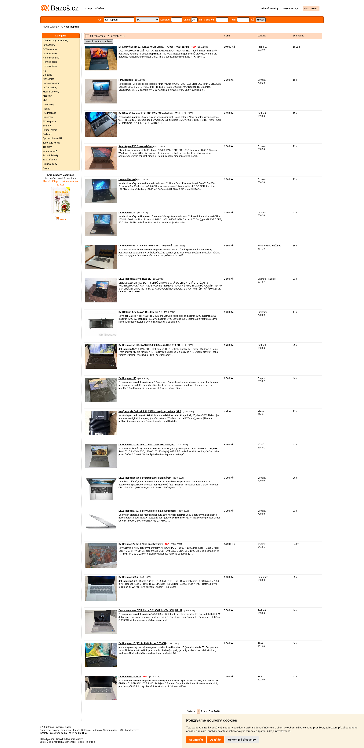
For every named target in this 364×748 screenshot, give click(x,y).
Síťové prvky (49, 121)
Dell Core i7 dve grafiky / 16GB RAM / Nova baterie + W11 (149, 113)
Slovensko (70, 742)
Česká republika (55, 742)
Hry (44, 70)
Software (47, 134)
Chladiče (47, 74)
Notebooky (48, 104)
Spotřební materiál (52, 138)
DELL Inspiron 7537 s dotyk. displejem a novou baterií (147, 511)
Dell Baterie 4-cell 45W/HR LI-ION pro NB (140, 312)
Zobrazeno (298, 35)
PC (61, 26)
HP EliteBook (125, 80)
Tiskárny (47, 147)
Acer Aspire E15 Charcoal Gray (135, 146)
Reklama (86, 730)
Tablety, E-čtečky (51, 142)
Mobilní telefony (51, 91)
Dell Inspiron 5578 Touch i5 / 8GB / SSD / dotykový (145, 245)
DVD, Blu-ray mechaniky (55, 40)
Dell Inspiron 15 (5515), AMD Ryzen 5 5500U (142, 643)
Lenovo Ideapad (127, 179)
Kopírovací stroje (51, 83)
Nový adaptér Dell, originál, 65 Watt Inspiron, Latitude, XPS (149, 411)
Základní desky (50, 155)
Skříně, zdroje (50, 130)
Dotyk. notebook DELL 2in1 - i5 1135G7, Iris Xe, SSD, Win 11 (150, 610)
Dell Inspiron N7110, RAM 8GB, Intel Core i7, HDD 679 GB (149, 345)
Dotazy (55, 730)
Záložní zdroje (50, 159)
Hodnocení (65, 730)
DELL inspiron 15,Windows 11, (134, 279)
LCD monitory (50, 87)
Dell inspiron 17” (127, 378)
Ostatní (46, 168)
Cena (227, 35)
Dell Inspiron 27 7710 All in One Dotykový (140, 544)
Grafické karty (50, 53)
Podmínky (97, 730)
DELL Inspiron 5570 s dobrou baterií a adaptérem (144, 478)
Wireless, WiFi (50, 151)
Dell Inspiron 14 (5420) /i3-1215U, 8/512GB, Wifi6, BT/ (146, 444)
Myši (45, 100)
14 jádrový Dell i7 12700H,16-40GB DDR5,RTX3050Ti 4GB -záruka (153, 47)
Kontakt (76, 730)
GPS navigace (50, 49)
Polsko (80, 742)
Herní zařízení (50, 66)
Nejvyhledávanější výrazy (69, 739)
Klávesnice (48, 79)
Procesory (48, 117)
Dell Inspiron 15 (126, 212)
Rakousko (90, 742)
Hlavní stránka (50, 26)
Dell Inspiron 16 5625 (129, 676)
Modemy (47, 96)
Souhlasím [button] (196, 739)
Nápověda (45, 730)
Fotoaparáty (49, 45)
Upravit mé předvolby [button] (242, 739)
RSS (121, 730)
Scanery (47, 125)
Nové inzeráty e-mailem (99, 41)
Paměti (46, 108)
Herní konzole (50, 62)
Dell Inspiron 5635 (128, 577)
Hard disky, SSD (51, 57)
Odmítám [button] (215, 739)
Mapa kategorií (47, 739)
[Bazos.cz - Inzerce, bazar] (59, 10)
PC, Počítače (49, 113)
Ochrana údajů (110, 730)
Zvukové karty (50, 164)
